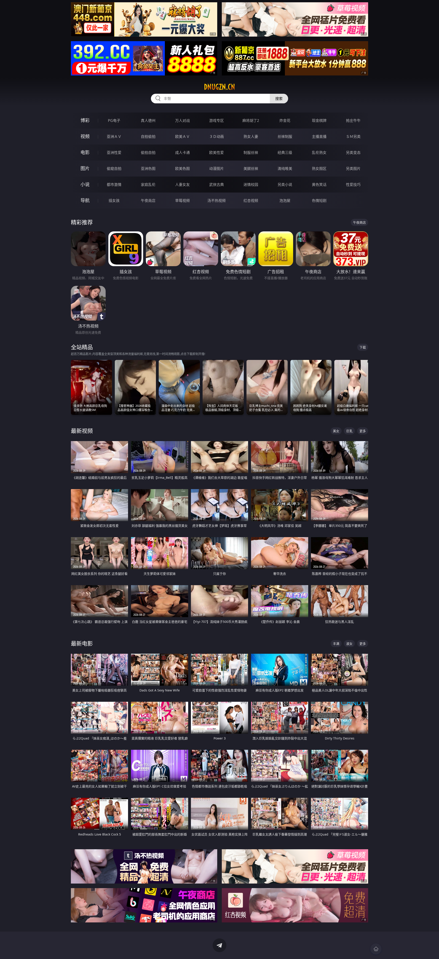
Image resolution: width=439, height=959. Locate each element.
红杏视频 (251, 200)
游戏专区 (216, 120)
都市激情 (114, 184)
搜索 (279, 98)
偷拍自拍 (148, 152)
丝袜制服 (285, 136)
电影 (85, 152)
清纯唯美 (285, 168)
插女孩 (114, 200)
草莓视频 (182, 200)
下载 (362, 347)
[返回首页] (375, 948)
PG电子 (114, 120)
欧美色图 (182, 168)
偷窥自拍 (114, 168)
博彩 (85, 120)
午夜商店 (148, 200)
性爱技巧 (353, 184)
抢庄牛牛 (353, 120)
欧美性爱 (216, 152)
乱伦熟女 (319, 152)
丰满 (336, 643)
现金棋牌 (319, 120)
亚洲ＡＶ (114, 136)
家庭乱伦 (148, 184)
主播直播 (319, 136)
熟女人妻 (251, 136)
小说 (85, 184)
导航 (85, 200)
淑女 (349, 643)
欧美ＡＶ (182, 136)
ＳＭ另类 (353, 136)
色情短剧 (319, 200)
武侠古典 (216, 184)
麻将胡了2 (250, 120)
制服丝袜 (251, 152)
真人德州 (148, 120)
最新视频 (82, 430)
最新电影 (82, 643)
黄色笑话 (319, 184)
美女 (336, 431)
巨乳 (349, 431)
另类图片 (353, 168)
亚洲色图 (148, 168)
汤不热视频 (216, 200)
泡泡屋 (284, 200)
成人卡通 (182, 152)
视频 (85, 136)
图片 (85, 168)
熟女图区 (319, 168)
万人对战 (182, 120)
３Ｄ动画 (216, 136)
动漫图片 (216, 168)
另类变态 (353, 152)
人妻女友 (182, 184)
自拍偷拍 (148, 136)
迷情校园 (251, 184)
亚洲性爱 (114, 152)
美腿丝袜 (251, 168)
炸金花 (284, 120)
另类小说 (285, 184)
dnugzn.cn (219, 86)
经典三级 (285, 152)
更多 (362, 431)
